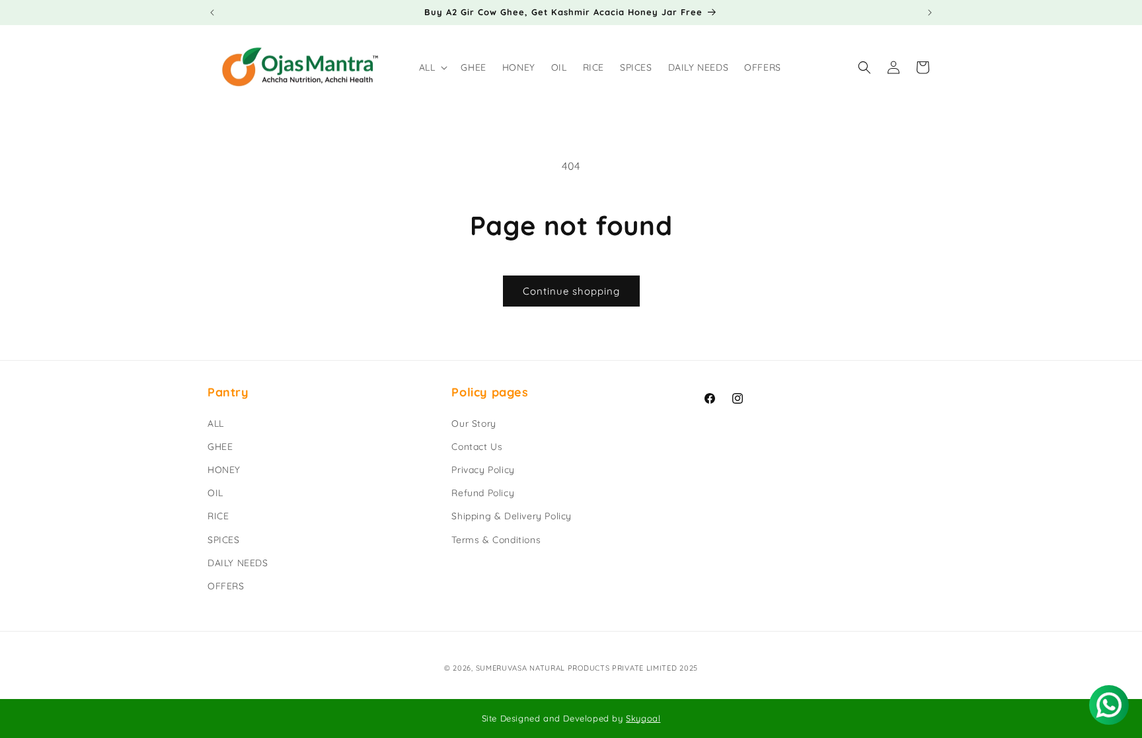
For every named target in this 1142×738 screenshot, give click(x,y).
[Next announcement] (929, 12)
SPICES (224, 540)
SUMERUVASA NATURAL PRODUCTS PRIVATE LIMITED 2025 (587, 668)
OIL (215, 493)
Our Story (473, 423)
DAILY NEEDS (238, 563)
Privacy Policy (482, 470)
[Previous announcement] (212, 12)
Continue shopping (571, 291)
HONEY (224, 470)
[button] (432, 67)
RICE (218, 516)
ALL (216, 423)
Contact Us (476, 447)
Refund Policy (482, 493)
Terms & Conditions (496, 540)
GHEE (220, 447)
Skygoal (643, 718)
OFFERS (226, 586)
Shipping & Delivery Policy (511, 516)
